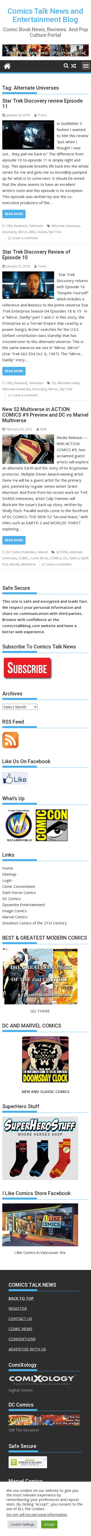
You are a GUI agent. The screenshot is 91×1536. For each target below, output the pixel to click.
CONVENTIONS (22, 1338)
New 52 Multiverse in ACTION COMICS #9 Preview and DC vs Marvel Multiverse (45, 414)
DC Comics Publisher (21, 552)
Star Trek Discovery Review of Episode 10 (36, 254)
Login (7, 880)
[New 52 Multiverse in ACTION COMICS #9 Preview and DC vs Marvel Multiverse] (28, 437)
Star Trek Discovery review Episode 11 (42, 103)
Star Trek (55, 232)
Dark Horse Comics (19, 892)
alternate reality (68, 383)
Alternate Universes (66, 226)
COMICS (55, 558)
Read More (14, 214)
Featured (20, 226)
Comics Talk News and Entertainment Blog (45, 15)
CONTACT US (20, 1318)
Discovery (9, 232)
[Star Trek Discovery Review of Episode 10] (28, 274)
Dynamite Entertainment (23, 904)
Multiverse (28, 564)
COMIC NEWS (20, 1328)
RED (32, 232)
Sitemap (9, 874)
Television (36, 226)
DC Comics (11, 898)
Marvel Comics (15, 916)
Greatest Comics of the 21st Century (34, 922)
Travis (42, 115)
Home (7, 868)
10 (53, 383)
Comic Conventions (18, 886)
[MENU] (86, 65)
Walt (43, 429)
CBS (9, 226)
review (42, 232)
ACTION (61, 552)
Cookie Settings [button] (22, 1524)
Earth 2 (74, 558)
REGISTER (18, 1308)
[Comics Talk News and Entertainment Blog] (7, 65)
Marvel (43, 552)
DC (65, 558)
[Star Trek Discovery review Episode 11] (28, 123)
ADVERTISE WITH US (27, 1348)
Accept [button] (49, 1524)
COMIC (23, 558)
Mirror (23, 232)
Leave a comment (25, 238)
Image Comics (14, 910)
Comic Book (39, 558)
